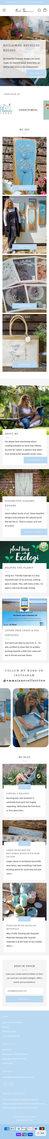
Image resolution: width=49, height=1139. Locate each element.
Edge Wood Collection (12, 1022)
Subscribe (23, 999)
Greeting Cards (9, 1031)
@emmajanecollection (24, 680)
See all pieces (33, 532)
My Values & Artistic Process (15, 1054)
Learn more (34, 460)
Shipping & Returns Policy (14, 1059)
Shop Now (24, 188)
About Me (6, 1049)
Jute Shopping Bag (10, 1036)
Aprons (5, 1027)
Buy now (35, 73)
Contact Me (7, 1063)
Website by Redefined (24, 1120)
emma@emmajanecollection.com (17, 1077)
